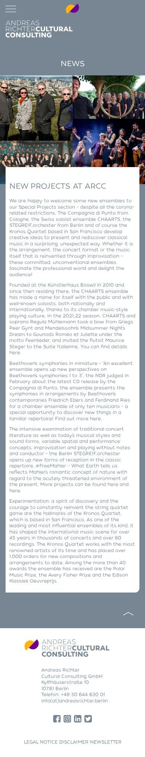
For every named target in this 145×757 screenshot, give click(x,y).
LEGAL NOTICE (41, 742)
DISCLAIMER (73, 742)
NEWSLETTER (106, 742)
